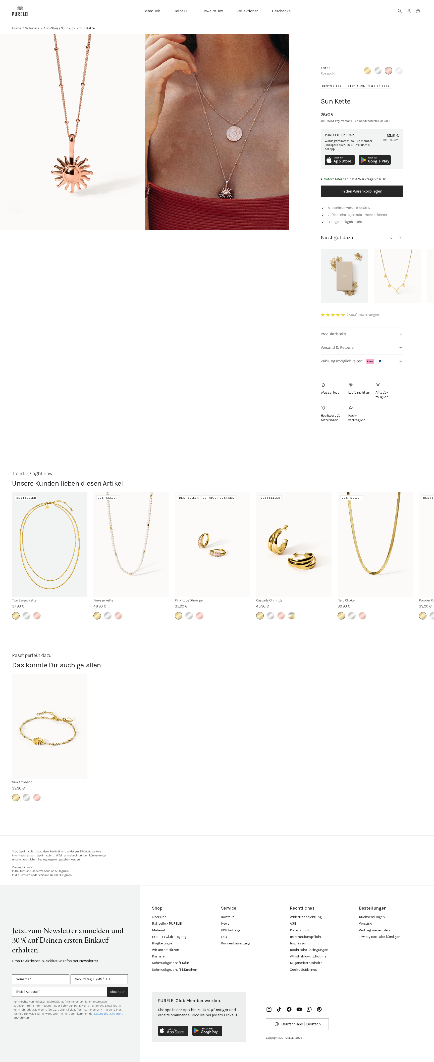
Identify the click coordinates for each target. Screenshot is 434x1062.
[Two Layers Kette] (49, 544)
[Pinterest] (319, 1009)
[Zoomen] (72, 132)
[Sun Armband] (49, 726)
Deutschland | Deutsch (301, 1024)
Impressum (299, 943)
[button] (400, 11)
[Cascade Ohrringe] (294, 544)
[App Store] (173, 1031)
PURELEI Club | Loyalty (169, 937)
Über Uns (159, 917)
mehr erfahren (376, 215)
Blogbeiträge (162, 943)
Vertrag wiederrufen (374, 930)
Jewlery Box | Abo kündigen (379, 937)
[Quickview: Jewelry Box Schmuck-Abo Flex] (344, 276)
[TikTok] (279, 1009)
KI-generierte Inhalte (306, 963)
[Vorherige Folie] (391, 237)
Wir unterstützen (165, 950)
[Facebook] (289, 1009)
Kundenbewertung (235, 943)
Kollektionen (247, 11)
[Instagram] (269, 1009)
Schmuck (152, 11)
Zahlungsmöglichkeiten (342, 361)
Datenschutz (300, 930)
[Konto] (409, 11)
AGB (293, 923)
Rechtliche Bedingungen (309, 950)
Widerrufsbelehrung (305, 917)
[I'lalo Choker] (375, 544)
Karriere (158, 956)
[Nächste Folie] (400, 237)
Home (16, 28)
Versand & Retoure (337, 347)
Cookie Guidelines (303, 969)
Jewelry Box (213, 11)
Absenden (117, 992)
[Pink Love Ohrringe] (212, 544)
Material (158, 930)
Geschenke (281, 11)
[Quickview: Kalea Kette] (397, 276)
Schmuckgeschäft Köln (170, 963)
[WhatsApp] (309, 1009)
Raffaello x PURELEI (167, 923)
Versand (365, 923)
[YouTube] (299, 1009)
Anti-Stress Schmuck (59, 28)
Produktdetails (333, 333)
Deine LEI (181, 11)
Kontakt (227, 917)
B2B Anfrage (230, 930)
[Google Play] (207, 1031)
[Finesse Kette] (131, 544)
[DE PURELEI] (20, 11)
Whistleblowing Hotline (308, 956)
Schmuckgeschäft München (174, 969)
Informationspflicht (305, 937)
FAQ (224, 937)
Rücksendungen (372, 917)
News (225, 923)
